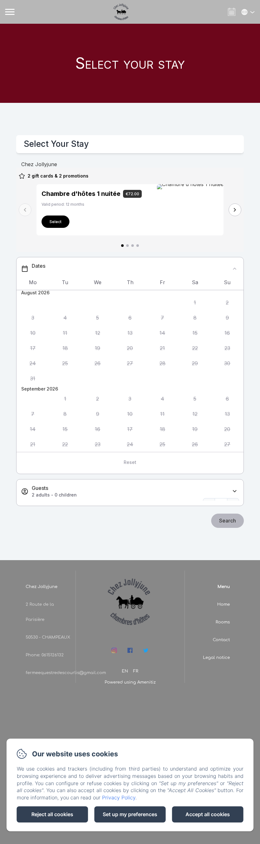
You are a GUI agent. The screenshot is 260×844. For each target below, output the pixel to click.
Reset (130, 462)
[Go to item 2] (127, 245)
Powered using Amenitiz (130, 682)
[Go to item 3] (132, 245)
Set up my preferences (130, 814)
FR (135, 671)
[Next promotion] (235, 209)
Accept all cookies (207, 814)
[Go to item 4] (137, 245)
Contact (221, 640)
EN (125, 671)
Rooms (223, 622)
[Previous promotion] (25, 209)
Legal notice (216, 657)
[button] (195, 302)
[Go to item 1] (122, 245)
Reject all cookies (52, 814)
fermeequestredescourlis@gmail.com (66, 673)
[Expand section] (234, 491)
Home (223, 604)
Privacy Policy (118, 797)
